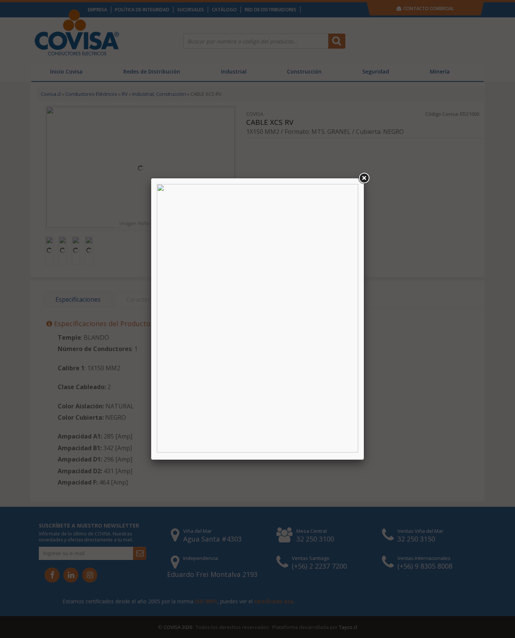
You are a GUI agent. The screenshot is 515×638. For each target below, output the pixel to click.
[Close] (364, 178)
